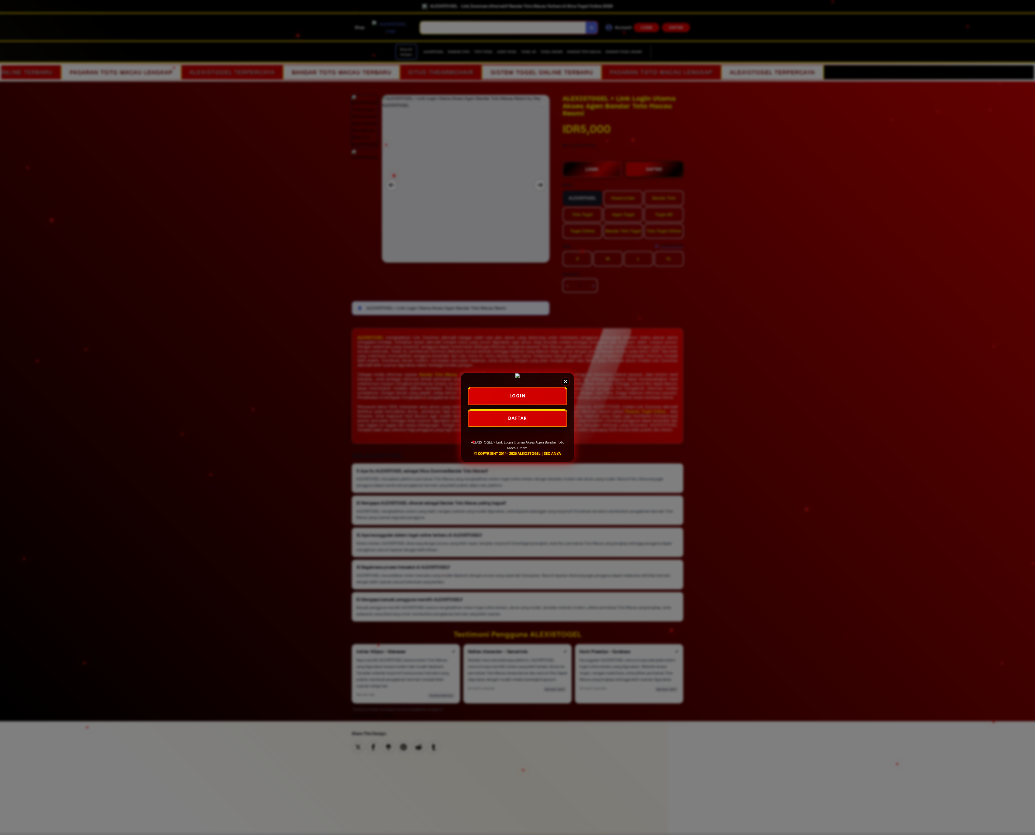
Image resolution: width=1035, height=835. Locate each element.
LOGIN (517, 396)
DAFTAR (517, 418)
